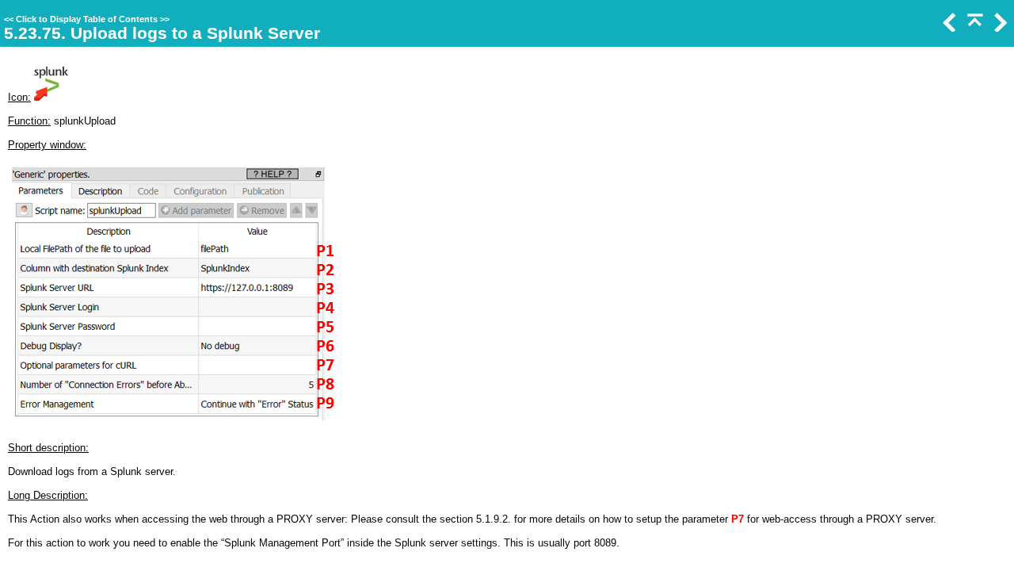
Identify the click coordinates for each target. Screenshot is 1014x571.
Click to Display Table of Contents (87, 19)
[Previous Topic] (948, 28)
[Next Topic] (999, 28)
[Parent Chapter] (974, 28)
